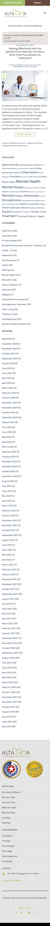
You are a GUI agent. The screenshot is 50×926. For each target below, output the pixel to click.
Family (5, 265)
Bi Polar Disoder (9, 240)
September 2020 (10, 653)
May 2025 (6, 378)
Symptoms (17, 212)
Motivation (36, 188)
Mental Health (28, 181)
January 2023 (9, 515)
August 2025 (8, 363)
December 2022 (9, 520)
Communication (23, 168)
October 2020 (8, 648)
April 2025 (7, 383)
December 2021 (9, 579)
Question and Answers (37, 192)
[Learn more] (16, 912)
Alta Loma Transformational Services (27, 66)
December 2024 (9, 403)
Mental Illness (12, 187)
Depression (30, 172)
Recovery (29, 45)
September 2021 (10, 594)
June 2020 (7, 667)
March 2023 (7, 506)
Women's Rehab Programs (14, 324)
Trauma (43, 212)
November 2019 (9, 702)
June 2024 (7, 432)
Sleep (17, 204)
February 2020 (9, 687)
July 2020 (7, 663)
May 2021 (6, 613)
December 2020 (9, 638)
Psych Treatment (10, 285)
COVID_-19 (7, 250)
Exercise (24, 177)
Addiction (21, 45)
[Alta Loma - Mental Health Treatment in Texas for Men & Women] (17, 13)
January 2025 (9, 398)
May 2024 (6, 437)
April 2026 (7, 339)
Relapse (19, 196)
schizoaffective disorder (13, 299)
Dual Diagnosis (9, 260)
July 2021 (6, 604)
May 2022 (6, 555)
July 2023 (7, 486)
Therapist (26, 212)
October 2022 (8, 530)
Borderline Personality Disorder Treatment (22, 245)
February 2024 (9, 452)
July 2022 (7, 545)
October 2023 (8, 471)
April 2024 (7, 442)
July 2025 (7, 368)
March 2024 (7, 447)
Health (30, 177)
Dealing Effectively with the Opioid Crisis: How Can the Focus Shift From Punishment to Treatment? (25, 53)
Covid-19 (18, 172)
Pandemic (24, 191)
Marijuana (37, 177)
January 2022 (9, 574)
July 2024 (7, 427)
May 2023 (6, 496)
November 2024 (9, 407)
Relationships (31, 195)
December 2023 (9, 461)
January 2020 (9, 692)
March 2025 (7, 388)
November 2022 (9, 525)
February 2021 (9, 628)
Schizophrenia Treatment (32, 201)
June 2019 (7, 722)
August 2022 (8, 540)
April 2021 (7, 618)
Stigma (42, 204)
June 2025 (7, 373)
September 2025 (10, 358)
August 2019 (8, 712)
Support (7, 211)
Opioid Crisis (23, 146)
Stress (5, 207)
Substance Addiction (36, 208)
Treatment (9, 216)
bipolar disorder (10, 164)
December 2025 (9, 344)
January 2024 (9, 456)
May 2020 (6, 672)
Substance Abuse (19, 207)
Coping (32, 168)
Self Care (11, 204)
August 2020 (8, 658)
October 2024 (8, 412)
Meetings (6, 270)
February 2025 (9, 393)
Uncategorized (9, 319)
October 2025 (8, 353)
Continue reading (25, 134)
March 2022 (7, 565)
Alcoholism (7, 236)
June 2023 (7, 491)
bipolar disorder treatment (31, 165)
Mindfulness (28, 188)
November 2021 (9, 584)
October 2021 (8, 589)
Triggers (40, 216)
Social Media (33, 204)
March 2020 (7, 682)
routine (42, 196)
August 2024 (8, 422)
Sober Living (8, 309)
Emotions (15, 176)
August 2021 (8, 599)
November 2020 (9, 643)
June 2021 (7, 609)
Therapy (35, 211)
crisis (36, 143)
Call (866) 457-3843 (12, 3)
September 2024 (10, 417)
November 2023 (9, 466)
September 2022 (10, 535)
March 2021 (7, 623)
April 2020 (7, 677)
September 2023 (10, 476)
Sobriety (24, 204)
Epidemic (13, 146)
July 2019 (6, 717)
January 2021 (8, 633)
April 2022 (7, 560)
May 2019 (6, 726)
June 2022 (7, 550)
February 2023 (9, 510)
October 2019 (8, 707)
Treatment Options (26, 216)
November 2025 (9, 348)
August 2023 (8, 481)
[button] (44, 13)
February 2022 (9, 569)
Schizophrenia (11, 200)
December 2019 (9, 697)
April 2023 (7, 501)
